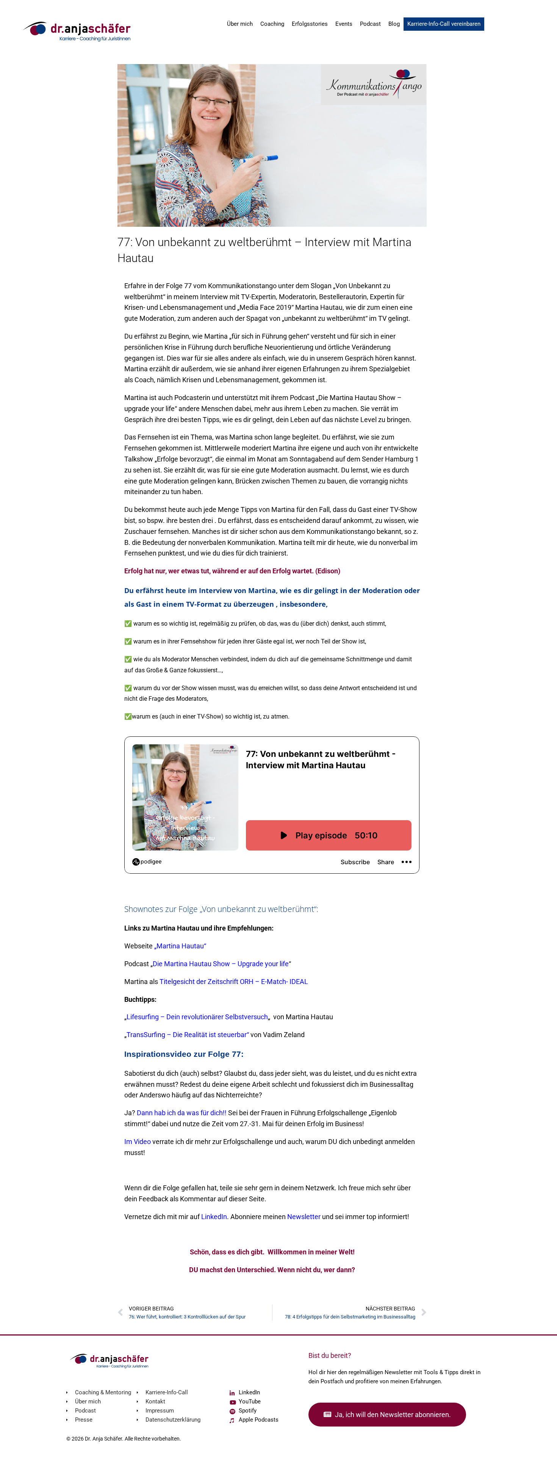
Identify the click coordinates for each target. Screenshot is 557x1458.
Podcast (370, 23)
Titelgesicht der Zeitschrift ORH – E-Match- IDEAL (234, 982)
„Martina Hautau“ (180, 946)
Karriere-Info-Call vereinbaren (443, 23)
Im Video (137, 1142)
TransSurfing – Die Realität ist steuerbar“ (188, 1035)
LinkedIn (214, 1217)
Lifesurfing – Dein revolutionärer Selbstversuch (197, 1017)
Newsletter (304, 1217)
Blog (394, 23)
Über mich (240, 23)
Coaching (272, 23)
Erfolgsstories (310, 23)
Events (343, 23)
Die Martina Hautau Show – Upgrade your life (221, 964)
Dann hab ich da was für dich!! (182, 1113)
